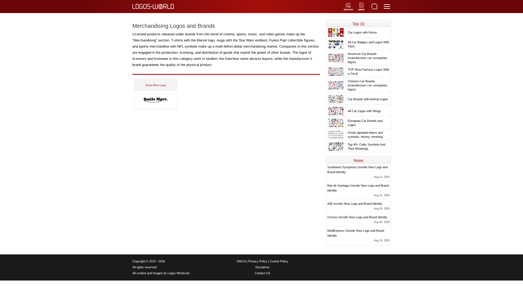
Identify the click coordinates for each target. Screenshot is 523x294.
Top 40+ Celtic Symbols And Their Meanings (366, 146)
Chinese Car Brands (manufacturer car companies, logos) (368, 85)
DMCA (241, 261)
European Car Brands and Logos (365, 123)
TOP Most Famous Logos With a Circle (368, 71)
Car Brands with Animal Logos (368, 99)
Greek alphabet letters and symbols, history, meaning (365, 134)
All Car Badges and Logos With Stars (368, 44)
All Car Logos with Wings (364, 111)
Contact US (262, 273)
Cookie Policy (279, 261)
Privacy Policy (257, 261)
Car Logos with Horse (362, 32)
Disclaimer (262, 267)
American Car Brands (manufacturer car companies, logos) (368, 58)
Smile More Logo (155, 85)
